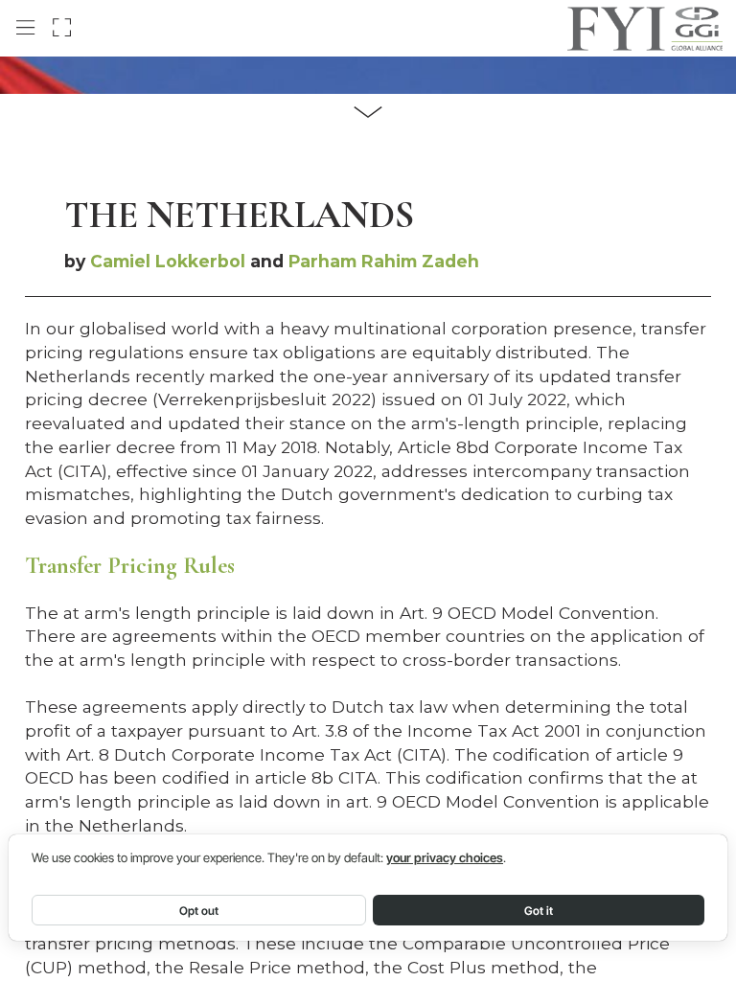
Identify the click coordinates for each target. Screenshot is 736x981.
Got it (538, 910)
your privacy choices (444, 858)
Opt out (198, 910)
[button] (25, 27)
